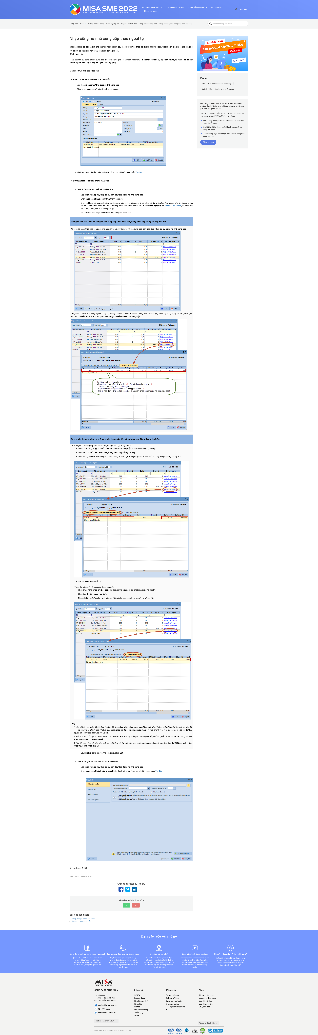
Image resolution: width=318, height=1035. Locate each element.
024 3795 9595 (104, 1009)
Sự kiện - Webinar (172, 998)
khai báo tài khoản (173, 206)
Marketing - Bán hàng (207, 998)
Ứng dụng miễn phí (173, 1004)
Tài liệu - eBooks (172, 995)
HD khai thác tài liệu (176, 7)
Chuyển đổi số (204, 1007)
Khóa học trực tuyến (174, 1001)
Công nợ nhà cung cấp (81, 921)
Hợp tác (137, 1007)
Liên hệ (136, 1015)
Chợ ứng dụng (139, 998)
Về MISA (137, 995)
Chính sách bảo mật (124, 1031)
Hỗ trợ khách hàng (141, 1010)
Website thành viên (207, 1023)
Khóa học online (151, 11)
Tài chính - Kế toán (206, 995)
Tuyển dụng (138, 1013)
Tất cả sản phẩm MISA (105, 1021)
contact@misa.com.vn (107, 1005)
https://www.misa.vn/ (107, 1013)
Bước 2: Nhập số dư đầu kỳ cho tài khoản (218, 89)
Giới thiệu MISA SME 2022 (153, 7)
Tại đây (138, 172)
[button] (126, 905)
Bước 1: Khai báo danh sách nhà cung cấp (218, 84)
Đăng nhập (138, 1004)
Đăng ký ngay (208, 142)
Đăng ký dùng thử (141, 1001)
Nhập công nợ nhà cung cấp (83, 919)
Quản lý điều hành (206, 1004)
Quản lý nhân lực (205, 1001)
